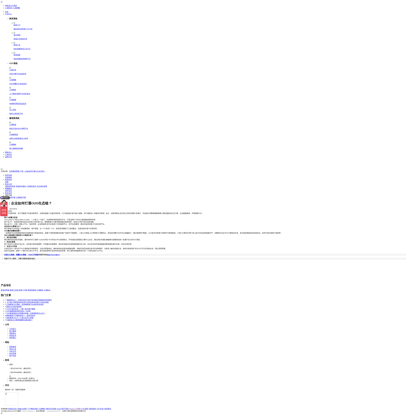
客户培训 (12, 356)
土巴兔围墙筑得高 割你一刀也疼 (18, 311)
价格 (6, 182)
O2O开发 (100, 409)
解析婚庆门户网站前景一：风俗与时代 (20, 315)
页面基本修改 (21, 186)
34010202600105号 (53, 411)
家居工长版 (14, 290)
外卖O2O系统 (9, 255)
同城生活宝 (12, 409)
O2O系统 (84, 409)
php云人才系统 (75, 409)
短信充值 (12, 353)
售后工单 (8, 184)
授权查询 (12, 347)
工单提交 (8, 154)
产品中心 (8, 14)
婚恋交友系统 (51, 409)
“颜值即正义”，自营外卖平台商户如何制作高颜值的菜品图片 (29, 300)
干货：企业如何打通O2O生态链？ (32, 171)
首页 (6, 12)
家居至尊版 (5, 290)
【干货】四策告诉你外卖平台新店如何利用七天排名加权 (27, 302)
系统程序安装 (10, 186)
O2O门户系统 (33, 255)
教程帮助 (16, 171)
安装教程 (8, 177)
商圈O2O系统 (21, 255)
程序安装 (8, 175)
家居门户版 (23, 290)
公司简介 (12, 329)
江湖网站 (41, 409)
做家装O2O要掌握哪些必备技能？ (20, 320)
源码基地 (92, 409)
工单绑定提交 (31, 186)
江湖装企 (47, 290)
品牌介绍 (8, 157)
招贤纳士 (12, 333)
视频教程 (8, 188)
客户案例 (12, 331)
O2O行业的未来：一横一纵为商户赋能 (20, 309)
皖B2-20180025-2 (29, 411)
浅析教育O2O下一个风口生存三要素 (19, 318)
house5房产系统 (63, 409)
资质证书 (12, 335)
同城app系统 (22, 409)
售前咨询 (8, 180)
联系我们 (12, 338)
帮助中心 (8, 152)
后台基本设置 (42, 186)
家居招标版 (32, 290)
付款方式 (12, 351)
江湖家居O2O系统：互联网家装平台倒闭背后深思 (25, 304)
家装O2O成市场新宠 (14, 307)
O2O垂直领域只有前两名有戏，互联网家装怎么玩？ (25, 313)
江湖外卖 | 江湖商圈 (12, 8)
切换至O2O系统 (11, 6)
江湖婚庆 (39, 290)
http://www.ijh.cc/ (53, 255)
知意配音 (107, 409)
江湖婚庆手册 (21, 197)
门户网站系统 (32, 409)
